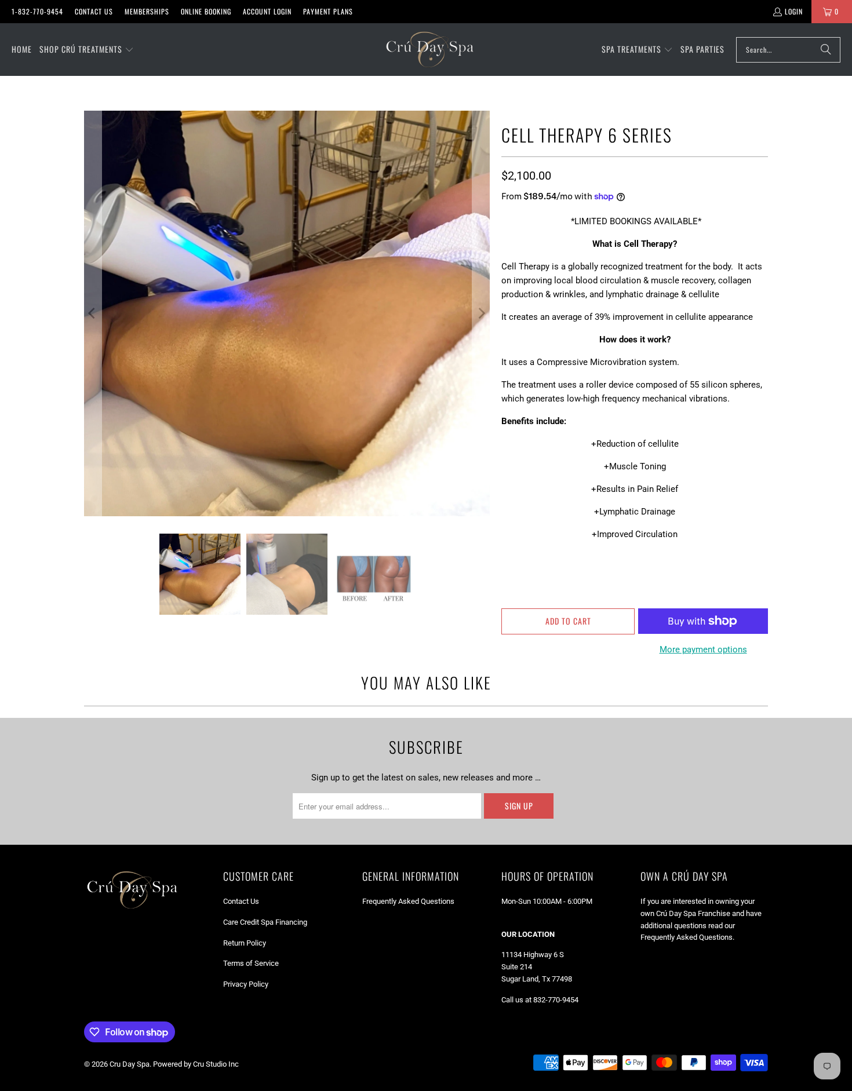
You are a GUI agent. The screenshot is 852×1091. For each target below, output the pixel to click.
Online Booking (206, 11)
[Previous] (92, 313)
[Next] (481, 313)
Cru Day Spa (130, 1064)
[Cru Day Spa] (429, 49)
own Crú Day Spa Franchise (685, 913)
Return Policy (244, 943)
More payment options (703, 649)
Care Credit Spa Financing (265, 922)
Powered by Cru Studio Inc (196, 1064)
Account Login (267, 11)
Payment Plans (328, 11)
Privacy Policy (245, 984)
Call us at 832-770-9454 (539, 999)
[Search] (825, 50)
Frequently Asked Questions (408, 901)
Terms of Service (251, 963)
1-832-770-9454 (37, 11)
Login (794, 11)
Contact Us (94, 11)
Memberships (147, 11)
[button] (86, 49)
